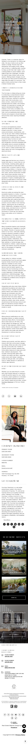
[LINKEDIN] (14, 527)
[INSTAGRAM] (8, 524)
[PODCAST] (12, 718)
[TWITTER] (11, 524)
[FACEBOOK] (22, 524)
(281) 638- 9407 (9, 656)
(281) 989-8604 (6, 457)
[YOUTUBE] (15, 524)
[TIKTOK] (4, 524)
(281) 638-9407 (6, 451)
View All (14, 597)
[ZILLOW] (19, 524)
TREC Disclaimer (14, 698)
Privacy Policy (20, 735)
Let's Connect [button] (14, 634)
